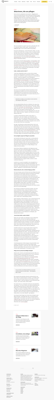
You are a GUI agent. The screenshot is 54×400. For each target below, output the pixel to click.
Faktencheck (23, 1)
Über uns (34, 1)
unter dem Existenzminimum (29, 129)
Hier (21, 383)
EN (49, 1)
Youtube (22, 390)
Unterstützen (44, 1)
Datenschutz (36, 385)
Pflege (15, 9)
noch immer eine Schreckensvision (25, 106)
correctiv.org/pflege (24, 301)
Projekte (27, 1)
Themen (19, 1)
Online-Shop (8, 391)
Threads (22, 392)
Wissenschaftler (27, 60)
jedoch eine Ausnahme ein (25, 260)
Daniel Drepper (17, 24)
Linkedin (22, 389)
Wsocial (22, 393)
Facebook (22, 391)
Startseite (15, 1)
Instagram (22, 388)
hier (44, 375)
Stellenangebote (29, 380)
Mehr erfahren (9, 397)
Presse (36, 383)
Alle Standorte (9, 394)
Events (31, 1)
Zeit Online (33, 48)
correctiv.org (5, 2)
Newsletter (38, 1)
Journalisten (35, 60)
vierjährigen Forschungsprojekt (22, 79)
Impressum (36, 384)
